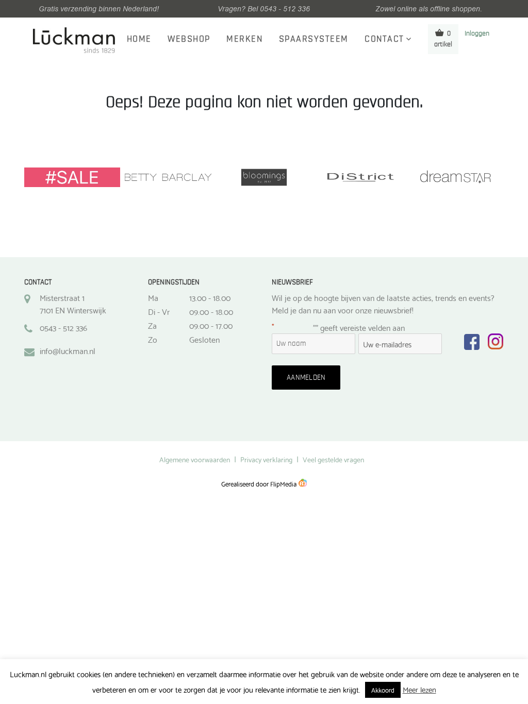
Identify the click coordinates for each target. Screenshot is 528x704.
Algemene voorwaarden (194, 459)
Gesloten (204, 339)
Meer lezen (419, 689)
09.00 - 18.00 (211, 311)
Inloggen (477, 33)
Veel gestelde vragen (333, 459)
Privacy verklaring (266, 459)
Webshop (189, 39)
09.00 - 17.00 (211, 325)
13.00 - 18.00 (209, 297)
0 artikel (443, 39)
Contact (384, 39)
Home (139, 39)
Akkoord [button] (382, 689)
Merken (244, 39)
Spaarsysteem (314, 39)
